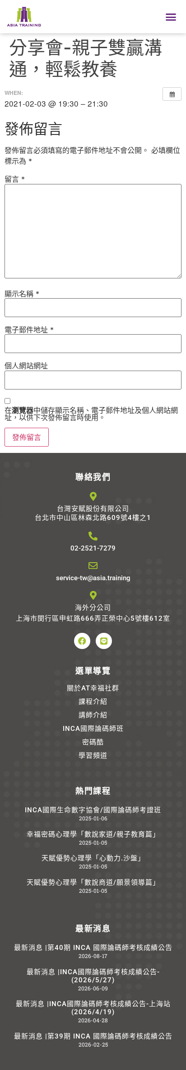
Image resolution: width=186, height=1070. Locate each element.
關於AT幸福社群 (93, 688)
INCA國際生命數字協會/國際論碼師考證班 (93, 810)
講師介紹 (93, 715)
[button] (170, 16)
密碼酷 (93, 742)
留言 (15, 179)
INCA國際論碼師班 (93, 729)
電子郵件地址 (29, 329)
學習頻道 (93, 756)
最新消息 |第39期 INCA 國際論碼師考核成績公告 (93, 1036)
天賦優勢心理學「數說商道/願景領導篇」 (93, 882)
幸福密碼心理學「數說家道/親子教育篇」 (93, 834)
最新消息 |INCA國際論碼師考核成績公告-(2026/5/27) (93, 976)
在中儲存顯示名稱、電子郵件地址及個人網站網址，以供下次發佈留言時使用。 (91, 414)
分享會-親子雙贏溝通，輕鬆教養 (85, 58)
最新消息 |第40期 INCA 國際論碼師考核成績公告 (93, 948)
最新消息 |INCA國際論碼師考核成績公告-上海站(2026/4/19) (93, 1008)
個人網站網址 (26, 365)
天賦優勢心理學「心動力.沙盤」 (93, 858)
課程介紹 (93, 702)
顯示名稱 (22, 293)
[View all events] (172, 94)
